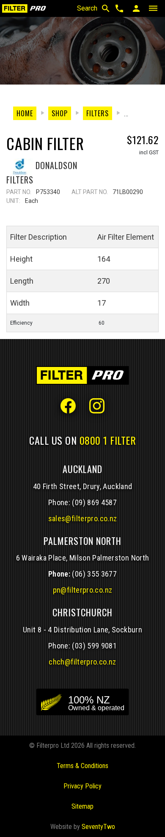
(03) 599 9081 (94, 645)
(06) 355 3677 (94, 573)
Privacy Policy (82, 786)
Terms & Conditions (82, 766)
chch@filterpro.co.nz (82, 661)
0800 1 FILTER (108, 440)
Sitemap (83, 806)
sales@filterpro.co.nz (82, 518)
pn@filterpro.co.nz (83, 589)
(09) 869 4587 (94, 502)
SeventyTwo (98, 827)
